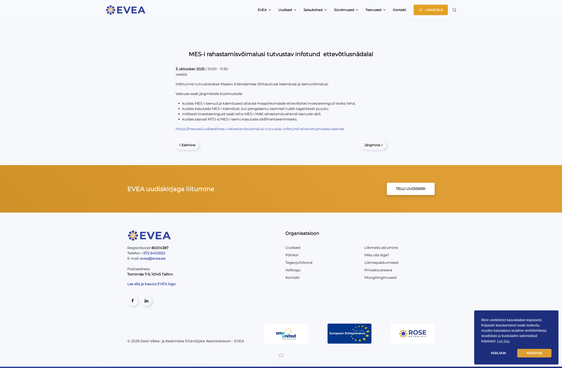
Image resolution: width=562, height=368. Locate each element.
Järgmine (372, 145)
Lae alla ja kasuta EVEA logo (152, 284)
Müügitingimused (380, 277)
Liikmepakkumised (381, 263)
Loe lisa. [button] (503, 341)
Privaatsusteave (378, 270)
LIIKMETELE (434, 10)
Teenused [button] (373, 10)
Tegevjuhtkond (298, 263)
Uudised (292, 248)
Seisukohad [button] (313, 10)
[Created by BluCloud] (281, 355)
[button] (454, 10)
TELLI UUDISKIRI (410, 189)
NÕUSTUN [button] (534, 353)
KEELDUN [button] (498, 353)
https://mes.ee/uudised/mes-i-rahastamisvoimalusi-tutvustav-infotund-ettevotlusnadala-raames (260, 129)
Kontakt (399, 10)
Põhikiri (292, 255)
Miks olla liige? (376, 255)
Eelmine (188, 145)
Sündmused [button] (344, 10)
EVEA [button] (262, 10)
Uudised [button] (285, 10)
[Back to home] (126, 10)
